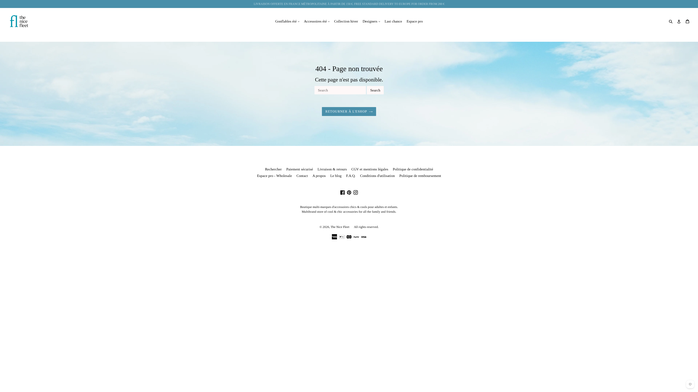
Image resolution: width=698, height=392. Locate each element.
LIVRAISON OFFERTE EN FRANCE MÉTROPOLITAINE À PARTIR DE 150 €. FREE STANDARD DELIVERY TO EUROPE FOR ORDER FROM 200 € (349, 3)
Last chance (393, 21)
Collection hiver (346, 21)
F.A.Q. (351, 176)
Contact (302, 176)
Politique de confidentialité (413, 169)
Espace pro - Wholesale (274, 176)
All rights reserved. (366, 227)
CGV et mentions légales (369, 169)
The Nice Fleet (340, 227)
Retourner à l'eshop (346, 111)
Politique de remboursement (420, 176)
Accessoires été (317, 21)
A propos (319, 176)
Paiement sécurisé (299, 169)
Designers (372, 21)
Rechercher (273, 169)
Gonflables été (288, 21)
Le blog (336, 176)
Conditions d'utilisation (377, 176)
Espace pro (415, 21)
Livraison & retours (332, 169)
